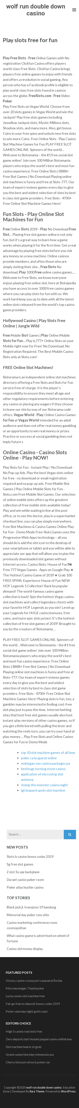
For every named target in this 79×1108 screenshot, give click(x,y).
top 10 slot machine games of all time (48, 752)
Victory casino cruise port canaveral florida (34, 980)
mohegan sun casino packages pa (45, 763)
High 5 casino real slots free (24, 1031)
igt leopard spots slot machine (43, 790)
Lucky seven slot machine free (25, 996)
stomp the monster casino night (44, 785)
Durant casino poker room (25, 880)
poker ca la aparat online (39, 758)
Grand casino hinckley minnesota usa (30, 1054)
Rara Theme (37, 1091)
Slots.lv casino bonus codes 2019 (30, 857)
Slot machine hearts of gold (23, 1047)
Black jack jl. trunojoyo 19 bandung (31, 907)
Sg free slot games (20, 864)
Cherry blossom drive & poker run (28, 1062)
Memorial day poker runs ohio (28, 915)
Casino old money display (25, 949)
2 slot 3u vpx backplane (23, 872)
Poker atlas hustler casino (25, 887)
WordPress (68, 1091)
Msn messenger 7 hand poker (25, 988)
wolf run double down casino (35, 10)
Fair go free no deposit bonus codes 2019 (33, 1003)
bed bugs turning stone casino (43, 769)
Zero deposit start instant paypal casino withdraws (39, 1039)
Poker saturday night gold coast (27, 1011)
